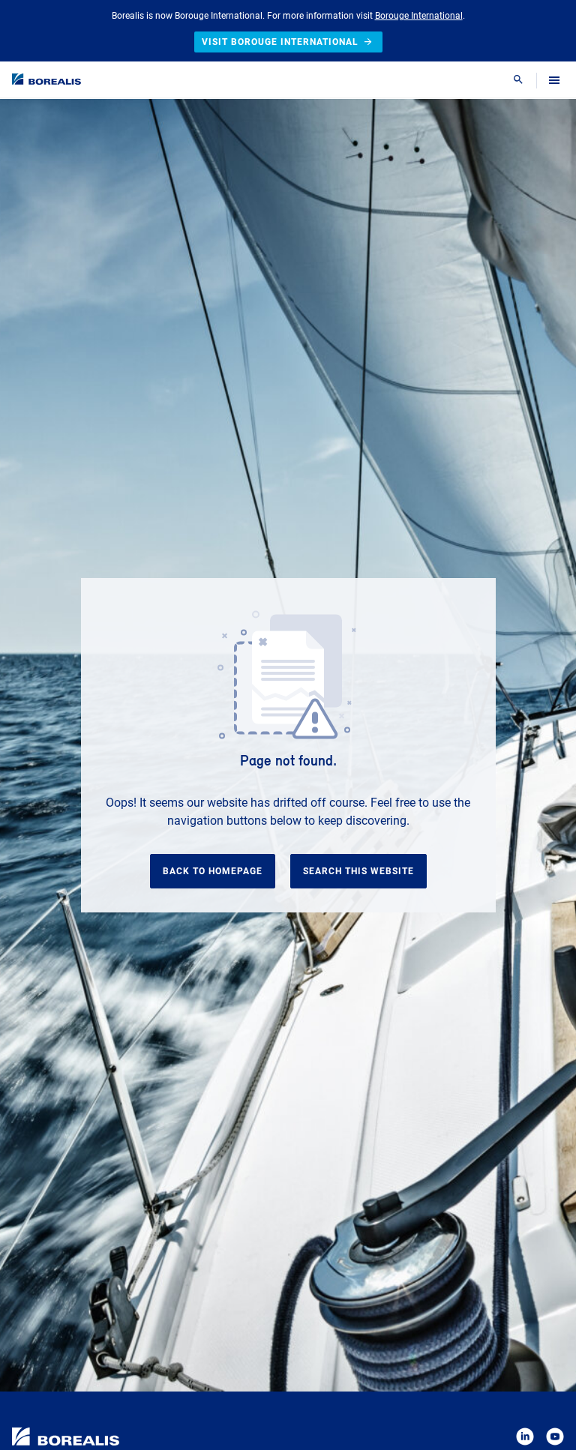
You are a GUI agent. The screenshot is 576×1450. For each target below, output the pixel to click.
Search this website (358, 871)
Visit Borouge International (280, 42)
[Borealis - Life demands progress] (46, 79)
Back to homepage (212, 871)
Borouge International (419, 15)
